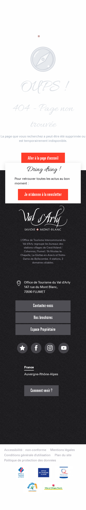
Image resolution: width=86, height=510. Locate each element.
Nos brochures (43, 317)
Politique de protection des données (30, 460)
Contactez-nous (43, 305)
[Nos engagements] (43, 472)
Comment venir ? (41, 390)
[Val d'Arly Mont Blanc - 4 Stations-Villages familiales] (43, 28)
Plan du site (63, 455)
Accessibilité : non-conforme (25, 450)
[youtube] (64, 350)
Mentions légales (62, 450)
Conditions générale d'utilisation (27, 455)
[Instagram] (50, 350)
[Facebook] (36, 350)
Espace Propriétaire (43, 329)
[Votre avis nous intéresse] (22, 350)
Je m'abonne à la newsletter (43, 194)
